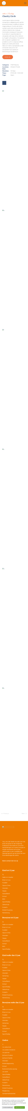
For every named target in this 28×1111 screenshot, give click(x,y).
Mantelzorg (6, 913)
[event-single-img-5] (14, 626)
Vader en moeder (7, 877)
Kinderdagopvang (8, 1063)
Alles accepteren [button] (19, 1107)
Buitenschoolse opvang (9, 1069)
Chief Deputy (14, 65)
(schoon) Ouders (7, 1055)
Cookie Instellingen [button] (8, 1107)
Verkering (5, 976)
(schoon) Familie (7, 1058)
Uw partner (6, 1052)
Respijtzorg (5, 1091)
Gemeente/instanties (8, 1093)
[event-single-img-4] (14, 507)
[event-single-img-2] (14, 268)
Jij (3, 874)
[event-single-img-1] (14, 148)
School (4, 896)
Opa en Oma (6, 885)
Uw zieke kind (6, 1047)
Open (12, 75)
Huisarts (4, 907)
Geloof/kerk (6, 893)
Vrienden (5, 888)
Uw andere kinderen (8, 1050)
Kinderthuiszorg (7, 910)
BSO (3, 899)
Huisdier (4, 882)
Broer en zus (6, 880)
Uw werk (5, 1071)
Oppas (4, 891)
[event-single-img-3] (14, 387)
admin (4, 13)
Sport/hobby (6, 902)
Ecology (11, 13)
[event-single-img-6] (14, 745)
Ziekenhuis (5, 904)
